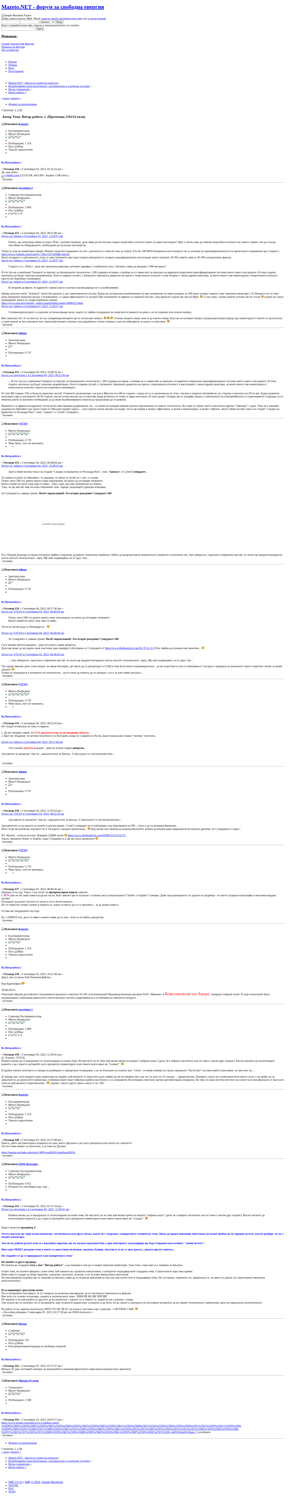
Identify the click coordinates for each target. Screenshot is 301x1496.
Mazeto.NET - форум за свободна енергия (52, 7)
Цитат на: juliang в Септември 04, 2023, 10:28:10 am (32, 465)
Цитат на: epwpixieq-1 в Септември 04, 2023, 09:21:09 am (35, 375)
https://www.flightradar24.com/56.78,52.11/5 (130, 648)
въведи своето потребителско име (61, 18)
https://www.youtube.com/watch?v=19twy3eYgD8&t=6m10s (35, 254)
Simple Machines (52, 1482)
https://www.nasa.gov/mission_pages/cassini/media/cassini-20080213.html (42, 303)
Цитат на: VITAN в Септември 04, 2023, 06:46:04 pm (32, 611)
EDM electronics (28, 1164)
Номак (22, 1323)
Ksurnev (23, 124)
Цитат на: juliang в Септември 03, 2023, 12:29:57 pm (32, 236)
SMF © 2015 (32, 1482)
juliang (22, 333)
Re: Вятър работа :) (11, 162)
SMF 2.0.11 (15, 1482)
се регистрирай (97, 18)
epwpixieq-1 (25, 188)
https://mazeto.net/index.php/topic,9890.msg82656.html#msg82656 (38, 1152)
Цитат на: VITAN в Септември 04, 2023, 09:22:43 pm (32, 813)
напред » (16, 98)
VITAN (23, 423)
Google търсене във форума (17, 43)
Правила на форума (13, 46)
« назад (5, 98)
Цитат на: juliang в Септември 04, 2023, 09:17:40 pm (32, 742)
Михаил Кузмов (28, 1380)
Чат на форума (10, 49)
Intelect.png (12, 175)
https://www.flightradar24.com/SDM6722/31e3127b (96, 835)
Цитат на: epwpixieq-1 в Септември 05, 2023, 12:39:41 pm (35, 1209)
